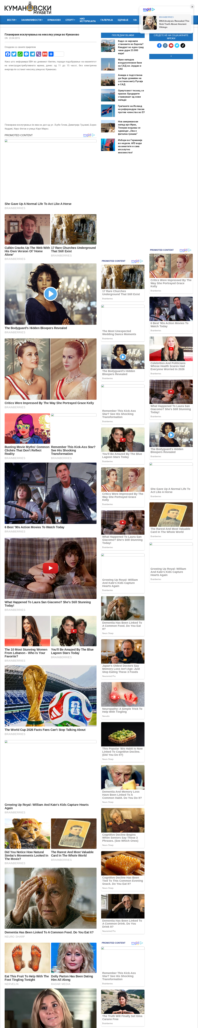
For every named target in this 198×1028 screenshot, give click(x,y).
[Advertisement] (171, 108)
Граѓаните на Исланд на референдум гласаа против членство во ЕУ (131, 109)
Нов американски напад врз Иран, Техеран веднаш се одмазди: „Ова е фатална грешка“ (129, 127)
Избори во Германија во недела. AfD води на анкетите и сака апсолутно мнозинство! (130, 146)
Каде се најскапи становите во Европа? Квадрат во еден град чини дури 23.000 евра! (131, 47)
